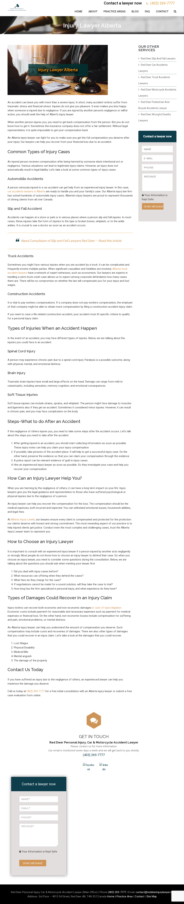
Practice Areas (114, 11)
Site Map (151, 896)
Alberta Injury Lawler (23, 519)
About (92, 11)
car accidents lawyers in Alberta (26, 191)
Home (78, 11)
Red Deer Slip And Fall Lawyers (158, 58)
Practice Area (125, 896)
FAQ (147, 11)
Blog (135, 11)
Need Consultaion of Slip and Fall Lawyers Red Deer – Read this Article (71, 241)
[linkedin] (104, 767)
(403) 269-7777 (162, 3)
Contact (162, 11)
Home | (112, 896)
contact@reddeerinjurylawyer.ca (154, 892)
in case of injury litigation (106, 607)
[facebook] (88, 767)
